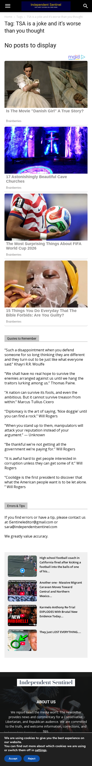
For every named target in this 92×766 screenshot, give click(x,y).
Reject (31, 758)
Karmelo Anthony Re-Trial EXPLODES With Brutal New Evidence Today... (58, 611)
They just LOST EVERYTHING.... (60, 632)
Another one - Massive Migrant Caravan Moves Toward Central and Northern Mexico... (61, 587)
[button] (85, 6)
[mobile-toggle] (7, 6)
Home (8, 17)
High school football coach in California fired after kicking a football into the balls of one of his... (60, 563)
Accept (13, 758)
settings (40, 750)
